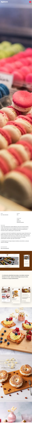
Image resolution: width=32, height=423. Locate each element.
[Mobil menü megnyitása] (30, 2)
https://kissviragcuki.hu (5, 248)
